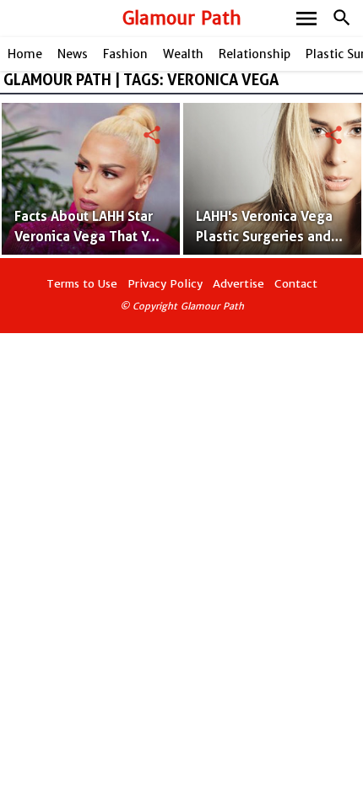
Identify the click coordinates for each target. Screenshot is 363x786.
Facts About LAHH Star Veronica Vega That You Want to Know (89, 236)
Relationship (254, 54)
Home (25, 54)
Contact (295, 284)
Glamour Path (181, 18)
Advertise (238, 284)
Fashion (125, 54)
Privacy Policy (165, 284)
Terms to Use (81, 284)
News (72, 54)
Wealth (183, 54)
